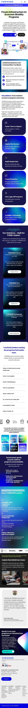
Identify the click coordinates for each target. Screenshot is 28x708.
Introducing (14, 5)
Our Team (24, 690)
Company (24, 686)
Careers (23, 692)
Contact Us (24, 687)
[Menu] (24, 2)
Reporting (10, 693)
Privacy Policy (24, 693)
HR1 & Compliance (5, 691)
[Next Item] (24, 578)
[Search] (21, 1)
